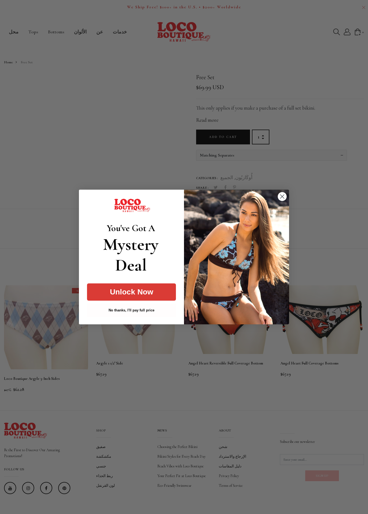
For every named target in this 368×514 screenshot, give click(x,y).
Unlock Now (131, 292)
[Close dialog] (282, 196)
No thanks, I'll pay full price (131, 310)
